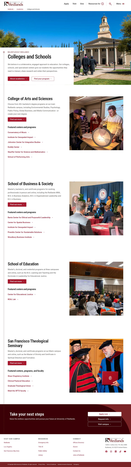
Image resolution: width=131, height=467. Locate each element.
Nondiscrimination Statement (65, 464)
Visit (74, 4)
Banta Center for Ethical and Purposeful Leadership (29, 217)
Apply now (103, 414)
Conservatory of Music (17, 132)
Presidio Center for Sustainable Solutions (25, 232)
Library (40, 455)
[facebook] (106, 451)
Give (82, 4)
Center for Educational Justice (20, 294)
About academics (17, 79)
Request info (103, 419)
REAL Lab (12, 299)
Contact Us (76, 451)
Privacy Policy (41, 464)
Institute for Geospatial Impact (20, 137)
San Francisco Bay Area (11, 451)
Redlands (10, 9)
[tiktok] (120, 451)
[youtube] (125, 451)
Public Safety (42, 451)
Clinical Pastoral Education (19, 381)
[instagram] (111, 451)
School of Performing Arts (19, 157)
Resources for (94, 4)
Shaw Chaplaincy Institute (18, 376)
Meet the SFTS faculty (17, 391)
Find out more (16, 119)
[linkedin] (116, 451)
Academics (20, 9)
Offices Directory (78, 442)
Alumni (75, 447)
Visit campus (103, 424)
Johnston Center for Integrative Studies (24, 142)
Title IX (40, 447)
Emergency (76, 464)
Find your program (41, 79)
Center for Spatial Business (19, 222)
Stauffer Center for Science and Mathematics (26, 152)
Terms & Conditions (51, 464)
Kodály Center (13, 147)
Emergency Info (43, 442)
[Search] (110, 4)
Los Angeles (8, 447)
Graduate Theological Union (19, 386)
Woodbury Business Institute (20, 237)
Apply (66, 4)
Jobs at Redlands (78, 455)
